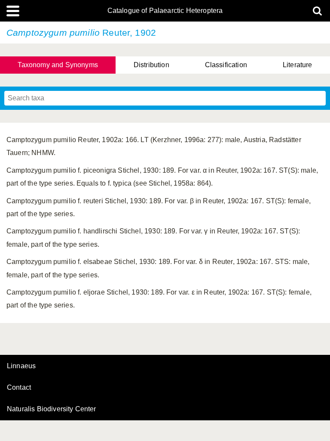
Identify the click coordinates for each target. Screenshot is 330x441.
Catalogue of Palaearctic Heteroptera (165, 10)
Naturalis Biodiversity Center (51, 409)
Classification (226, 64)
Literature (297, 64)
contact (19, 387)
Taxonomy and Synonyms (58, 64)
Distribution (151, 64)
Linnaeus (21, 366)
